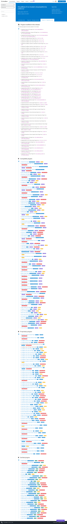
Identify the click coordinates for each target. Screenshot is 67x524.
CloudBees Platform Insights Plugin (27, 377)
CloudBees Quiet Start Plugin (26, 383)
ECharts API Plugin (24, 201)
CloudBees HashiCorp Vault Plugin (27, 365)
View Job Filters (24, 327)
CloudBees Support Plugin (26, 393)
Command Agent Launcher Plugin (27, 184)
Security (64, 522)
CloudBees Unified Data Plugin (27, 395)
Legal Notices (60, 522)
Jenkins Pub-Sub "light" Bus (26, 259)
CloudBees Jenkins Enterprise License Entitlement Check (31, 367)
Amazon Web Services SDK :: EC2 (27, 163)
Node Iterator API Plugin (25, 286)
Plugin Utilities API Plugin (25, 307)
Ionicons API (23, 232)
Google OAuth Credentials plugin (27, 222)
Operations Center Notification (27, 430)
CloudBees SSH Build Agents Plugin (27, 392)
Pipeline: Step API (24, 302)
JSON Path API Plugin (25, 486)
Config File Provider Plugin (26, 465)
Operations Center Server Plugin (27, 443)
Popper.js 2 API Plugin (25, 309)
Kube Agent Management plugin (27, 413)
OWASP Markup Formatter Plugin (27, 498)
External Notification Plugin (26, 411)
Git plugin (23, 474)
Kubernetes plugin (24, 489)
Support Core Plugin (25, 321)
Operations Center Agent (25, 418)
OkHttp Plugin (23, 291)
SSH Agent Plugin (24, 316)
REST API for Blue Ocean (25, 312)
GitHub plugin (23, 211)
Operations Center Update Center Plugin (28, 450)
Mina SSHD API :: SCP (25, 280)
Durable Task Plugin (25, 199)
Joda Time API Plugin (25, 260)
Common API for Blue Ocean (26, 187)
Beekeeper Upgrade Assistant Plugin (28, 334)
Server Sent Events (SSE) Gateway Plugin (29, 314)
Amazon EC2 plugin (25, 161)
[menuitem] (12, 1)
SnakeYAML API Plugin (25, 509)
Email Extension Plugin (25, 204)
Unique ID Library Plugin (25, 324)
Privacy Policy (55, 522)
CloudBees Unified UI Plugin (26, 397)
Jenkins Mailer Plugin (25, 482)
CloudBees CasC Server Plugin (27, 355)
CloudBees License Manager (26, 370)
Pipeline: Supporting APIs (26, 304)
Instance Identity (24, 230)
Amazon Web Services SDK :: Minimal (28, 169)
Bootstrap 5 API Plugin (25, 174)
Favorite (22, 206)
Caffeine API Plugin (24, 178)
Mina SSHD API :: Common (26, 275)
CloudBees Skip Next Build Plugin (27, 390)
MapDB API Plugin (24, 493)
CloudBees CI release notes (56, 9)
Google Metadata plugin (25, 221)
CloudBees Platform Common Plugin (28, 375)
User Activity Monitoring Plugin (27, 453)
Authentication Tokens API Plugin (27, 462)
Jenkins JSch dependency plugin (27, 256)
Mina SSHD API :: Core (25, 277)
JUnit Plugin (23, 488)
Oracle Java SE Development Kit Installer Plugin (30, 293)
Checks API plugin (24, 180)
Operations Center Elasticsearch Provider (29, 422)
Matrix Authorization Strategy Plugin (28, 271)
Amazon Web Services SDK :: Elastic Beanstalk (29, 166)
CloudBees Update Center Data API (27, 399)
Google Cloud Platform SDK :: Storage (28, 213)
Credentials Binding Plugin (26, 467)
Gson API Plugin (24, 225)
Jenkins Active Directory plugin (27, 248)
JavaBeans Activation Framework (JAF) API (29, 240)
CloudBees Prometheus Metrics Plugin (28, 382)
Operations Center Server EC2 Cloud (28, 435)
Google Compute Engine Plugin (27, 218)
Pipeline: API (23, 296)
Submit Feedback (60, 520)
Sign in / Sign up (62, 1)
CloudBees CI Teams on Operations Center (29, 359)
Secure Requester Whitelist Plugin (27, 507)
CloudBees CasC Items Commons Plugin (28, 352)
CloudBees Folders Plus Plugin (26, 364)
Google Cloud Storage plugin (26, 216)
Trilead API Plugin (24, 323)
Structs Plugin (23, 514)
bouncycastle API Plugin (25, 175)
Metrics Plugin (23, 495)
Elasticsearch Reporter (25, 404)
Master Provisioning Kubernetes (27, 415)
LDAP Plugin (23, 491)
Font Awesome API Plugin (26, 208)
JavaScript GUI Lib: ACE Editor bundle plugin (29, 245)
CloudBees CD (24, 182)
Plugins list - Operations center (47, 20)
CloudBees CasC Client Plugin (26, 348)
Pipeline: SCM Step (24, 300)
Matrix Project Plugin (25, 273)
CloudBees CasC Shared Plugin (27, 357)
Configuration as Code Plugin (26, 194)
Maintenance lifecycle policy (56, 10)
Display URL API (24, 470)
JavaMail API (23, 243)
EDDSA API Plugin (24, 202)
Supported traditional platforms (56, 13)
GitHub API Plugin (24, 209)
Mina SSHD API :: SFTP (25, 283)
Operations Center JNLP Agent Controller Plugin (30, 425)
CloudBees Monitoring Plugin (26, 372)
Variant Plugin (23, 518)
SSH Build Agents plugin (25, 511)
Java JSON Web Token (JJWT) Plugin (28, 237)
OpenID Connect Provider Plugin (27, 496)
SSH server (23, 317)
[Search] (53, 1)
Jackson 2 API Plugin (25, 477)
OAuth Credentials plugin (25, 288)
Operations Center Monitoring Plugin (28, 427)
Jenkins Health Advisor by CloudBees (28, 253)
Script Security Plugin (25, 505)
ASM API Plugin (24, 460)
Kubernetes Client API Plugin (26, 265)
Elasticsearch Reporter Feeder (26, 408)
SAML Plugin (23, 502)
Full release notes (21, 20)
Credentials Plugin (24, 468)
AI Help (32, 1)
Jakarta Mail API (24, 235)
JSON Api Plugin (24, 484)
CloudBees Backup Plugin (26, 342)
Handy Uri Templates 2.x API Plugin (27, 227)
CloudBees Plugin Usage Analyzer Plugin (28, 379)
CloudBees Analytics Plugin (26, 340)
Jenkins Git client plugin (25, 481)
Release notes (4, 7)
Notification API (24, 416)
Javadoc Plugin (24, 479)
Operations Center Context (26, 420)
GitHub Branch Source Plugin (26, 475)
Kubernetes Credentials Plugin (26, 268)
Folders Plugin (23, 472)
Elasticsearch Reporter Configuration (28, 406)
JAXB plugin (23, 246)
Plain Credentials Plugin (25, 500)
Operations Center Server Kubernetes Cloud (29, 437)
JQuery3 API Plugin (24, 263)
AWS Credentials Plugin (25, 172)
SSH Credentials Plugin (25, 512)
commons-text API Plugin (26, 191)
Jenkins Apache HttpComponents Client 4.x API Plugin (31, 250)
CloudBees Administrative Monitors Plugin (29, 337)
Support (18, 1)
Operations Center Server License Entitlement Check (31, 440)
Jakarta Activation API (25, 233)
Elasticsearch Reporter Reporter (27, 409)
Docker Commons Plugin (25, 196)
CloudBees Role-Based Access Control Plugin (29, 387)
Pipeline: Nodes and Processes (27, 297)
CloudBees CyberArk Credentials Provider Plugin (30, 361)
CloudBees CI (4, 4)
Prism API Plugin (24, 310)
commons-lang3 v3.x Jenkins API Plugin (28, 188)
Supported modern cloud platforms (57, 11)
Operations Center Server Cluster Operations (29, 432)
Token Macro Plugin (25, 516)
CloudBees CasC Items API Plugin (27, 350)
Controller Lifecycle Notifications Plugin (28, 402)
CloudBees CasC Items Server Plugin (28, 354)
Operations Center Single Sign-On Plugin (28, 447)
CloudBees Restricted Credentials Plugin (28, 385)
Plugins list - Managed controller (33, 20)
